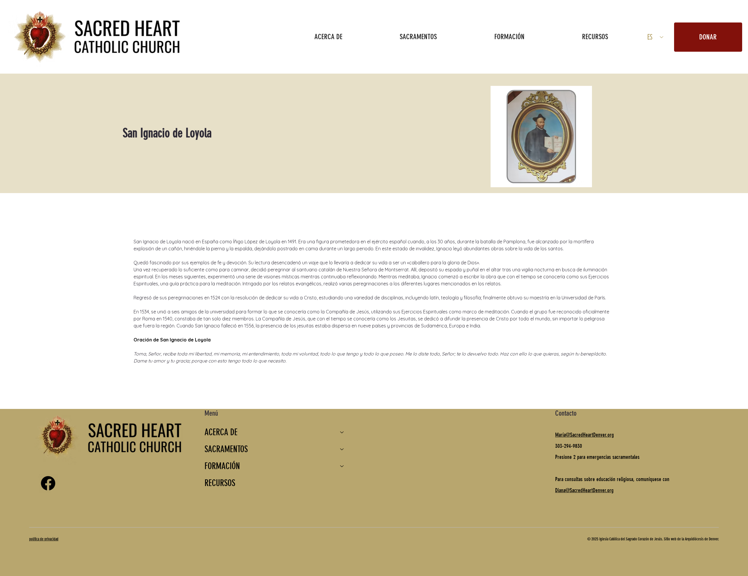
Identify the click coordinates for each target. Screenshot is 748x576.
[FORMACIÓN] (342, 466)
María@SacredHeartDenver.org (584, 434)
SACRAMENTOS (226, 449)
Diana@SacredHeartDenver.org (584, 490)
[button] (328, 36)
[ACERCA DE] (342, 432)
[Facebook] (48, 483)
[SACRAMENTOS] (342, 449)
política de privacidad (43, 539)
